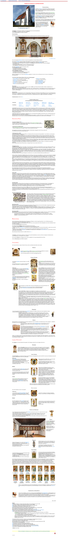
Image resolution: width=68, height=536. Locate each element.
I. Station (15, 472)
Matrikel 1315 (21, 102)
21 (12, 525)
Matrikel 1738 (21, 103)
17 (12, 522)
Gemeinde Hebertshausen (35, 525)
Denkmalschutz (44, 103)
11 (12, 511)
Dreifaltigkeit (41, 82)
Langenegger (23, 229)
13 (12, 519)
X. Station (28, 481)
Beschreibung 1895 (36, 103)
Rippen (22, 251)
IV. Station (34, 472)
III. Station (27, 472)
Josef (14, 81)
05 (12, 506)
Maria (14, 83)
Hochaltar (17, 61)
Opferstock (27, 74)
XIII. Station (46, 481)
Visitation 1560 (36, 102)
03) (18, 204)
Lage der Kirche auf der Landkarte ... (23, 28)
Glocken (43, 24)
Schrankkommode (37, 323)
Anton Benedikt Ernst (44, 229)
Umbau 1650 (50, 102)
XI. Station (34, 481)
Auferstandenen (40, 80)
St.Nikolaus (40, 8)
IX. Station (21, 481)
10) (12, 510)
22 (12, 526)
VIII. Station (15, 481)
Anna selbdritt (16, 78)
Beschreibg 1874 (28, 103)
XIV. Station (52, 481)
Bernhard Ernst (22, 227)
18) (12, 523)
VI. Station (46, 472)
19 (12, 524)
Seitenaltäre (17, 66)
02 (12, 504)
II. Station (21, 472)
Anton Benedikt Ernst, (36, 509)
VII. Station (52, 472)
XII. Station (40, 481)
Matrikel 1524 (28, 102)
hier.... (31, 231)
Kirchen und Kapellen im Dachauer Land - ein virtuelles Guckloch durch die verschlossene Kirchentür (34, 531)
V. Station (40, 472)
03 (12, 505)
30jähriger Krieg (44, 102)
